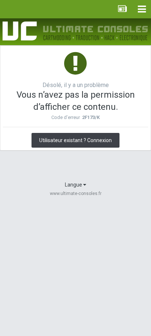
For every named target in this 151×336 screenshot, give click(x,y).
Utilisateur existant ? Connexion (75, 140)
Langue (74, 185)
